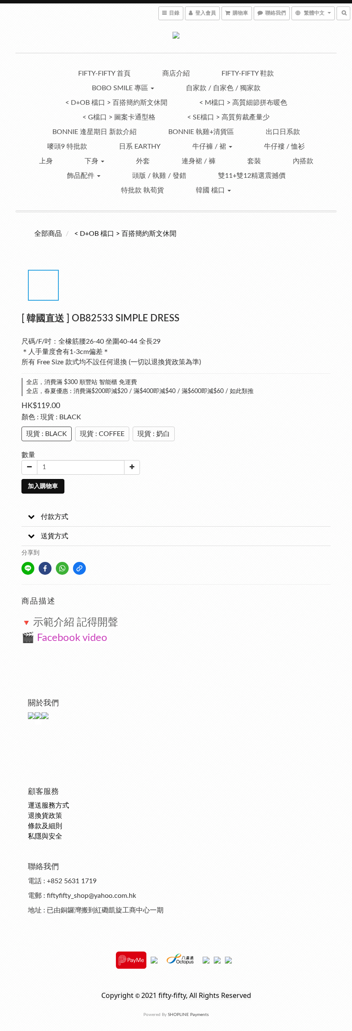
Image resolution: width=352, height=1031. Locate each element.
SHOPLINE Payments (188, 1015)
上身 (46, 161)
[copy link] (79, 568)
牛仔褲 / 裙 (210, 146)
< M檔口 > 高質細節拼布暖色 (243, 102)
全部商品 (48, 233)
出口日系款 (283, 131)
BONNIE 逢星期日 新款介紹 (94, 131)
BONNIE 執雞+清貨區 (201, 131)
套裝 (254, 161)
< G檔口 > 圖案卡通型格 (118, 117)
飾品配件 (81, 175)
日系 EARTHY (140, 146)
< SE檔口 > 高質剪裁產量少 (228, 117)
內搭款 (303, 161)
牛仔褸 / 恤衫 (284, 146)
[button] (176, 517)
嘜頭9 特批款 (67, 146)
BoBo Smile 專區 (121, 88)
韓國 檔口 (211, 190)
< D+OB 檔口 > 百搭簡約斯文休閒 (116, 102)
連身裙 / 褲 (198, 161)
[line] (27, 568)
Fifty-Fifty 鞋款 (248, 73)
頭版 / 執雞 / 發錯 (159, 175)
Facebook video (72, 638)
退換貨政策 (45, 815)
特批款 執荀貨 (142, 190)
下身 (92, 161)
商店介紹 (176, 73)
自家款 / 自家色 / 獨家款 (223, 88)
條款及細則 (45, 826)
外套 (143, 161)
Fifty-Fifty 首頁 (104, 73)
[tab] (176, 517)
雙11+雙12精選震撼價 (251, 175)
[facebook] (45, 568)
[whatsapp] (62, 568)
